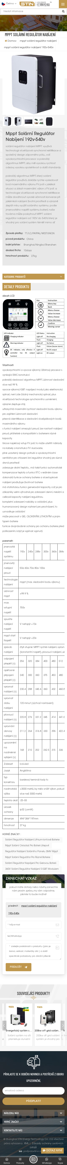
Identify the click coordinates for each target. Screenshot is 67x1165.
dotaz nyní (54, 1150)
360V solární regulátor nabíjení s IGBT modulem (32, 869)
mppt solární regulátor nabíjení (38, 41)
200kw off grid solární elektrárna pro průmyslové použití (19, 1031)
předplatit (33, 1101)
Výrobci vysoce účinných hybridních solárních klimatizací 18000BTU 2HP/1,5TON (48, 1031)
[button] (62, 1025)
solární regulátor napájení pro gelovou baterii (30, 863)
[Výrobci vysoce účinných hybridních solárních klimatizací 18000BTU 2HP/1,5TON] (47, 1016)
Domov (12, 41)
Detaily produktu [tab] (16, 286)
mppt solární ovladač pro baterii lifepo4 (27, 846)
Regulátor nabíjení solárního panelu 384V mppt (31, 851)
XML (26, 1143)
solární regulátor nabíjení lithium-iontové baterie (32, 840)
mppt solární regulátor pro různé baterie (27, 857)
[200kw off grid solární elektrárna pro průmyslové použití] (19, 1016)
